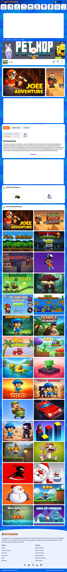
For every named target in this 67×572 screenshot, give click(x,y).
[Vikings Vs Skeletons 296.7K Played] (49, 220)
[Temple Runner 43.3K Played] (49, 325)
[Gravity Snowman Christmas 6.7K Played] (18, 494)
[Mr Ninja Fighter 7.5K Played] (18, 473)
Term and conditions (51, 570)
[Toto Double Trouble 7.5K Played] (18, 431)
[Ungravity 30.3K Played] (49, 262)
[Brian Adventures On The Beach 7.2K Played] (18, 368)
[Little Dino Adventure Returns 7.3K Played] (49, 347)
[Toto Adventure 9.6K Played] (18, 389)
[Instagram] (33, 565)
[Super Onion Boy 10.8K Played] (18, 452)
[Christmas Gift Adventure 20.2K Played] (49, 473)
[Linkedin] (38, 565)
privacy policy (61, 570)
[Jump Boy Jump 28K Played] (18, 325)
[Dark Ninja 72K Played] (18, 262)
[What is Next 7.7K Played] (18, 410)
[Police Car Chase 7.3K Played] (49, 410)
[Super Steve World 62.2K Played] (49, 494)
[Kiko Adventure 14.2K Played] (49, 304)
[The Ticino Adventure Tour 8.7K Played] (18, 304)
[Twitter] (29, 565)
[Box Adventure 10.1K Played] (18, 347)
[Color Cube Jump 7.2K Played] (49, 431)
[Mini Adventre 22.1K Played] (18, 515)
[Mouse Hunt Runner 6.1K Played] (49, 452)
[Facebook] (25, 565)
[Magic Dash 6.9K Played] (49, 368)
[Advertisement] (33, 26)
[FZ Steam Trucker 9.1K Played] (18, 283)
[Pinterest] (42, 565)
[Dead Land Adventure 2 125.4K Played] (49, 241)
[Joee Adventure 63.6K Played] (18, 220)
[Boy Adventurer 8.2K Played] (49, 283)
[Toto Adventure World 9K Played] (49, 389)
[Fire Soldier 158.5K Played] (18, 241)
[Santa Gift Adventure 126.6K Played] (49, 515)
